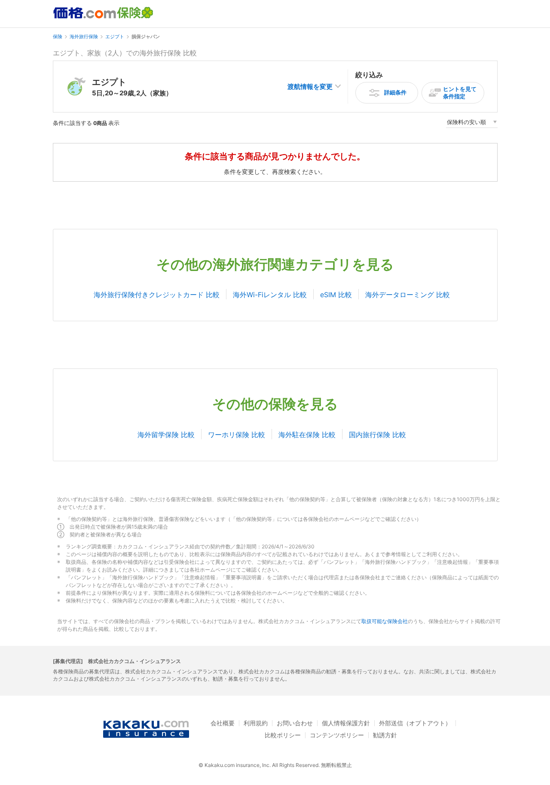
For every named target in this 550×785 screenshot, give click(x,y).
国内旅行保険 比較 (377, 434)
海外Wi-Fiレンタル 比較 (270, 294)
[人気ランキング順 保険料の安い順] (472, 123)
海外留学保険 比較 (166, 434)
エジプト (114, 36)
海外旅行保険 (84, 36)
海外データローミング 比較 (407, 294)
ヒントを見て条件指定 (460, 92)
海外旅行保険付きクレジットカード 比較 (157, 294)
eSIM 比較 (336, 294)
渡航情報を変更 (310, 86)
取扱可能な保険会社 (384, 621)
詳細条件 (395, 92)
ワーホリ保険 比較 (236, 434)
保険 (57, 36)
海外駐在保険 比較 (307, 434)
